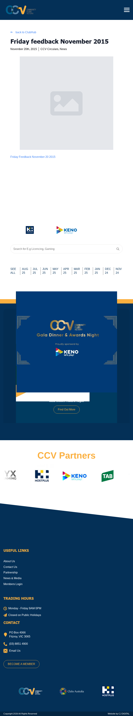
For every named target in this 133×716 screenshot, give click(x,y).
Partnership (10, 572)
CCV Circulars (49, 49)
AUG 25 (25, 271)
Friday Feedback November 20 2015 (32, 156)
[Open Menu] (127, 10)
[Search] (117, 248)
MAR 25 (77, 271)
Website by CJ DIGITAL (119, 714)
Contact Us (10, 566)
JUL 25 (35, 271)
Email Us (14, 650)
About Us (9, 561)
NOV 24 (119, 271)
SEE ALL (13, 271)
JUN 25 (45, 271)
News (63, 49)
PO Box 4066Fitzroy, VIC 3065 (19, 634)
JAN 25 (97, 271)
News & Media (12, 578)
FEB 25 (87, 271)
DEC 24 (108, 271)
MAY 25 (56, 271)
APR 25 (66, 271)
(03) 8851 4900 (18, 643)
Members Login (13, 584)
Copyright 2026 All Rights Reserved (20, 714)
